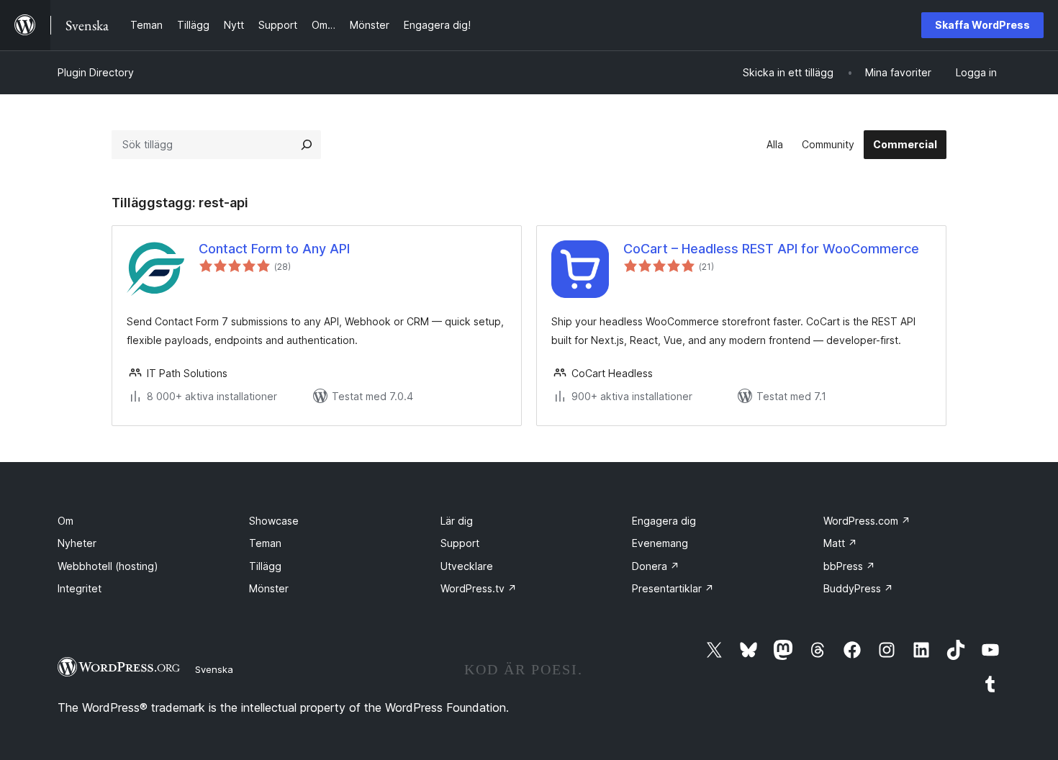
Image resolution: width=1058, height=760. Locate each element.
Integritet (79, 588)
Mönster (269, 588)
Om (65, 521)
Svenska (214, 669)
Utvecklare (466, 566)
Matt (840, 543)
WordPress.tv (478, 588)
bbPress (849, 566)
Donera (655, 566)
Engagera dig (664, 521)
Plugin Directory (96, 72)
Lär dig (456, 521)
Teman (265, 543)
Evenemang (660, 543)
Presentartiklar (673, 588)
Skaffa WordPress (982, 25)
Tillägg (265, 566)
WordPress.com (866, 521)
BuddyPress (858, 588)
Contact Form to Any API (274, 248)
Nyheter (77, 543)
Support (459, 543)
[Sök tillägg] (306, 144)
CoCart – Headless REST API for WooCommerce (771, 248)
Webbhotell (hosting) (108, 566)
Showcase (274, 521)
